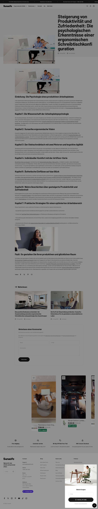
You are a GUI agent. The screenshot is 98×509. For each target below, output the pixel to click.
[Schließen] (94, 467)
